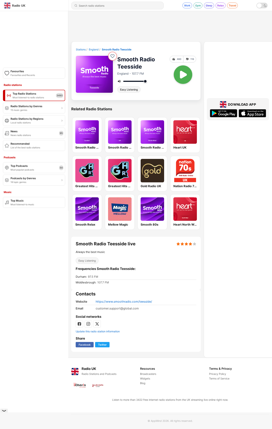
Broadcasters (148, 373)
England (94, 49)
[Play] (183, 74)
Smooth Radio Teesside (116, 49)
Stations (81, 49)
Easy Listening (129, 89)
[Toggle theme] (262, 5)
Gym (198, 5)
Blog (142, 383)
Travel (232, 5)
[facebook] (79, 324)
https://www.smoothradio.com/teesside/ (124, 301)
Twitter (102, 344)
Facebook (85, 344)
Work (187, 5)
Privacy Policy (217, 373)
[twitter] (97, 324)
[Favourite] (112, 56)
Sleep (209, 5)
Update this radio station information (98, 331)
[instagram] (88, 324)
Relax (220, 5)
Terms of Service (219, 378)
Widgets (145, 378)
